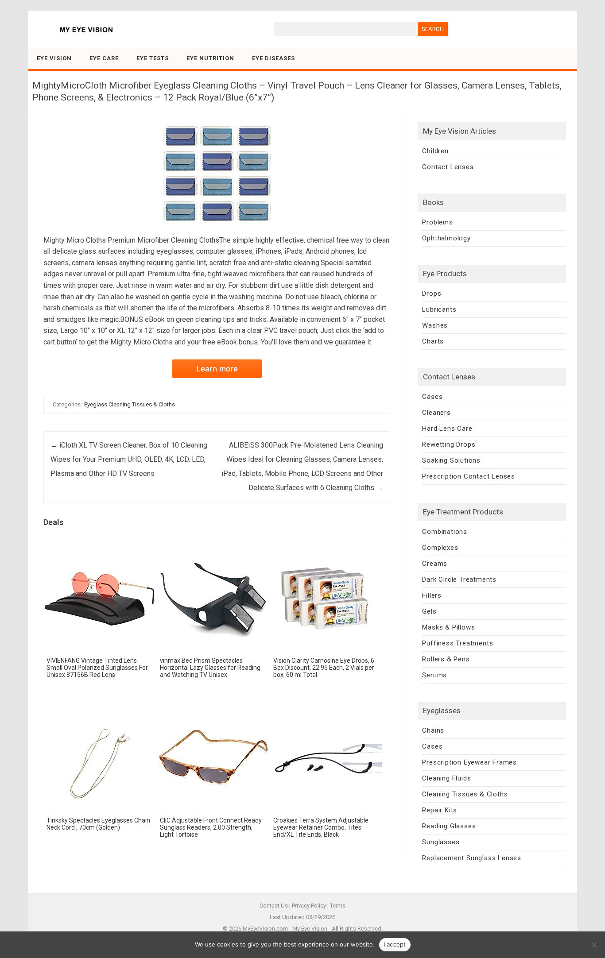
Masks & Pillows (448, 627)
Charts (433, 341)
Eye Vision (54, 58)
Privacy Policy (309, 905)
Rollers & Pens (445, 659)
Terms (337, 905)
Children (435, 151)
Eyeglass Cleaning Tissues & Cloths (129, 404)
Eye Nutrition (210, 58)
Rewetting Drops (448, 444)
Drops (431, 293)
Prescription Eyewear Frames (469, 762)
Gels (429, 611)
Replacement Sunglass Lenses (471, 858)
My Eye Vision (309, 928)
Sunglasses (440, 842)
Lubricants (439, 309)
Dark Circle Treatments (459, 579)
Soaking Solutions (451, 460)
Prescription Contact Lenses (468, 476)
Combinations (444, 532)
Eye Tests (152, 58)
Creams (434, 564)
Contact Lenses (447, 167)
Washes (435, 325)
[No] (593, 944)
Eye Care (104, 58)
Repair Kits (439, 810)
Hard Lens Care (447, 429)
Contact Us (274, 905)
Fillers (432, 595)
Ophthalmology (446, 238)
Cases (432, 397)
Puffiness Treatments (457, 643)
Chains (433, 730)
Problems (437, 222)
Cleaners (436, 413)
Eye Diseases (273, 58)
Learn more (217, 368)
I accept (395, 944)
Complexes (440, 548)
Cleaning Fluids (446, 778)
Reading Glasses (449, 826)
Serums (434, 675)
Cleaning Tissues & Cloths (465, 794)
